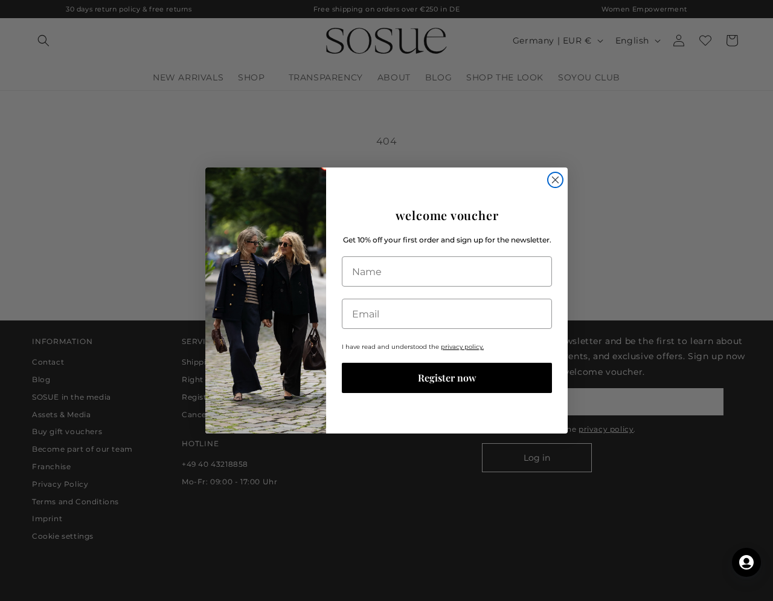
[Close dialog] (555, 179)
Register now (447, 377)
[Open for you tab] (746, 562)
